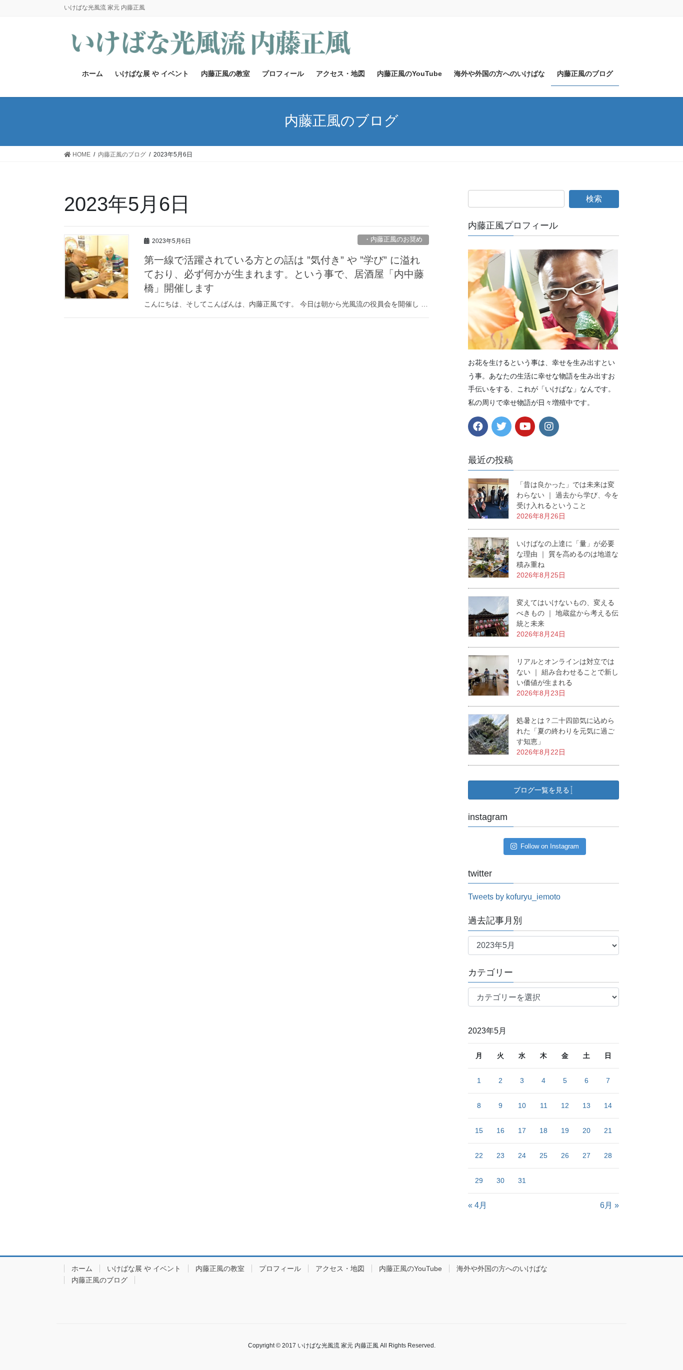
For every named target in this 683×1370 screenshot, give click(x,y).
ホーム (82, 1268)
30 (500, 1180)
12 (565, 1106)
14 (608, 1106)
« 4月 (477, 1205)
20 (586, 1130)
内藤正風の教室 (220, 1268)
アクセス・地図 (340, 1268)
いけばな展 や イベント (144, 1268)
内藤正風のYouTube (410, 1268)
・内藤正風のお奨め (393, 239)
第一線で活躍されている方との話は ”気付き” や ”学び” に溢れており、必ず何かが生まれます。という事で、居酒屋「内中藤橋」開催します (284, 274)
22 (479, 1156)
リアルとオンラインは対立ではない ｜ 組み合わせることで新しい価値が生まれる (567, 672)
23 (500, 1156)
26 (565, 1156)
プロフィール (280, 1268)
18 (544, 1130)
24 (522, 1156)
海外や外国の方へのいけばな (502, 1268)
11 (544, 1106)
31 (522, 1180)
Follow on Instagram (549, 846)
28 (608, 1156)
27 (586, 1156)
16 (500, 1130)
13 (586, 1106)
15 (479, 1130)
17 (522, 1130)
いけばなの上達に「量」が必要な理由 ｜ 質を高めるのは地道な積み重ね (567, 554)
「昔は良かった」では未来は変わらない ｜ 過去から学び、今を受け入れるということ (567, 495)
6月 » (609, 1205)
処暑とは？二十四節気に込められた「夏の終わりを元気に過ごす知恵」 (565, 731)
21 (608, 1130)
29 (479, 1180)
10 (522, 1106)
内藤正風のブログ (100, 1280)
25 (544, 1156)
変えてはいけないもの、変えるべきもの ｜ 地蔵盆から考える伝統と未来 (567, 613)
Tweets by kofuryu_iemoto (514, 896)
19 (565, 1130)
